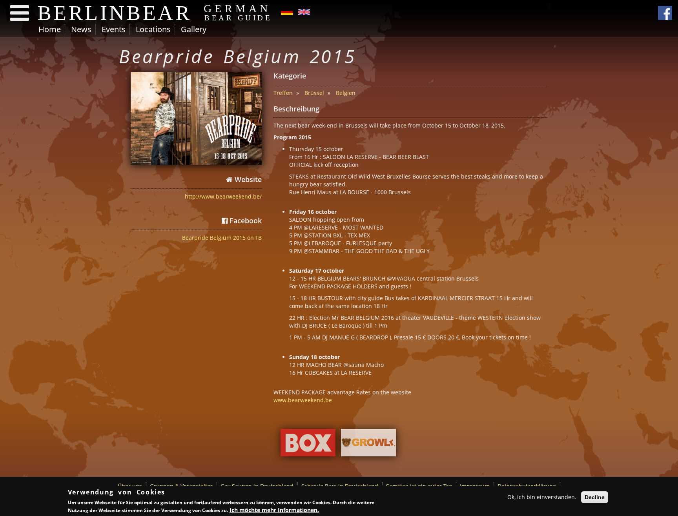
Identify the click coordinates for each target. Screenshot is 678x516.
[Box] (308, 445)
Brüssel (314, 93)
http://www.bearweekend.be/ (223, 196)
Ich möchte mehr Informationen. (274, 510)
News (81, 29)
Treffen (283, 93)
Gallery (193, 29)
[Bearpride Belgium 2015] (196, 118)
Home (49, 29)
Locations (153, 29)
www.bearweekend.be (302, 400)
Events (114, 29)
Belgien (345, 93)
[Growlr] (368, 445)
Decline (595, 497)
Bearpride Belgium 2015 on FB (222, 237)
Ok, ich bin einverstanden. (541, 497)
